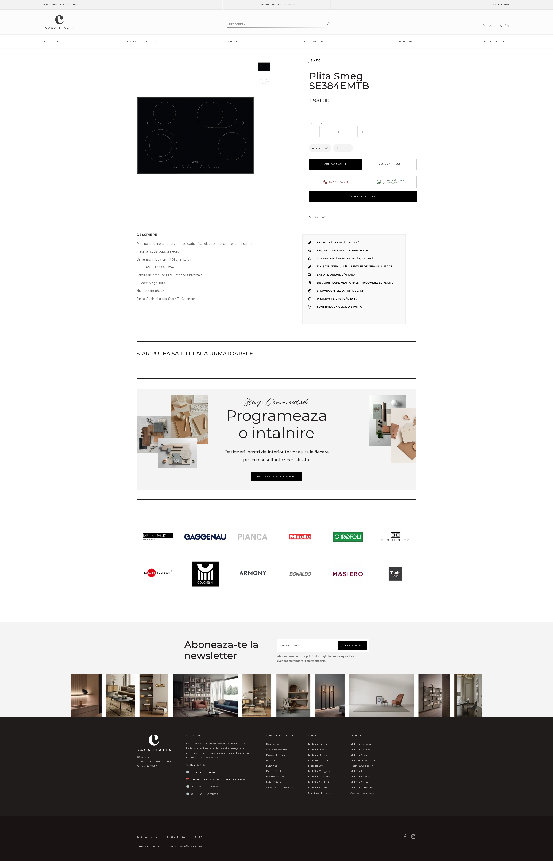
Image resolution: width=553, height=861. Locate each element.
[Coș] (507, 26)
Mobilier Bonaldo (318, 755)
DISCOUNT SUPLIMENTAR (62, 4)
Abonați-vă (352, 645)
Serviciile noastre (276, 749)
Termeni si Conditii (148, 846)
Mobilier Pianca (317, 749)
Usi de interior (496, 41)
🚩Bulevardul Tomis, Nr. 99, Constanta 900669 (215, 779)
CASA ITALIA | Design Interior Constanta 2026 (155, 764)
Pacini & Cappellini (362, 765)
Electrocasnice (403, 41)
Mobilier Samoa (318, 744)
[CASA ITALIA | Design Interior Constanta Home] (59, 22)
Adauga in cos (390, 164)
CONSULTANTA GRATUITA (276, 4)
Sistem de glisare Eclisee (280, 787)
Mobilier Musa (359, 755)
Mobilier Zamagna (361, 787)
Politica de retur (176, 837)
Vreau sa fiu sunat (363, 196)
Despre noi (272, 744)
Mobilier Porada (360, 771)
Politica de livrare (147, 837)
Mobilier (52, 41)
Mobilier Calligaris (319, 771)
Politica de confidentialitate (185, 846)
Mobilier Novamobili (362, 760)
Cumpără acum (335, 164)
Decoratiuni (313, 41)
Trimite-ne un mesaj (202, 772)
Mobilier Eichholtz (319, 782)
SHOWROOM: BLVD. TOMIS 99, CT (340, 290)
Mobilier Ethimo (318, 787)
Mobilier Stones (359, 776)
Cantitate (316, 123)
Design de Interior (141, 41)
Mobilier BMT (316, 765)
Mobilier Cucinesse (319, 776)
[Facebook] (484, 26)
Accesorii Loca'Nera (362, 793)
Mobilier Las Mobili (361, 749)
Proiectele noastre (277, 755)
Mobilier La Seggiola (362, 744)
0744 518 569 (499, 4)
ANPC (198, 837)
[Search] (328, 24)
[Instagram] (490, 26)
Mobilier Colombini (320, 760)
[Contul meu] (500, 26)
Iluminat (230, 41)
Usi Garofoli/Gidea (319, 793)
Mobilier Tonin (359, 782)
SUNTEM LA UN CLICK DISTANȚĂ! (339, 306)
